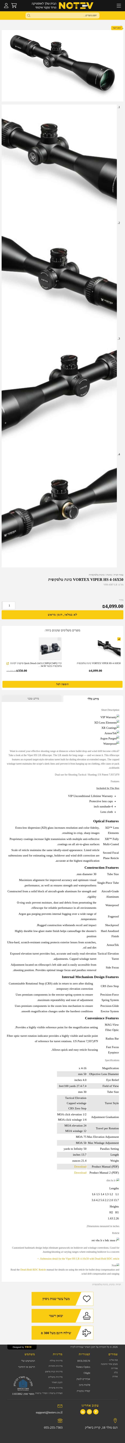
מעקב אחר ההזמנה (109, 1364)
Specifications (112, 1060)
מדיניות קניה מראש (53, 1371)
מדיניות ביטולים (55, 1377)
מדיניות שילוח (56, 1360)
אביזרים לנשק (83, 1379)
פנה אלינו (113, 1360)
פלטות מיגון (84, 1384)
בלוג (116, 1372)
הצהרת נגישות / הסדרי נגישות (48, 1393)
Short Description (110, 710)
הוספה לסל (62, 684)
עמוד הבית (118, 575)
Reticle (115, 1233)
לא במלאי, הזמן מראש (62, 614)
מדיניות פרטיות (55, 1388)
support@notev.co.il (49, 1412)
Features (115, 781)
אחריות (114, 1368)
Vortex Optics (83, 1367)
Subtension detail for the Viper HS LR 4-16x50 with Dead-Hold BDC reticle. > (78, 1258)
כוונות (109, 575)
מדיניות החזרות (55, 1366)
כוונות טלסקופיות (96, 575)
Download (80, 1166)
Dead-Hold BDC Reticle (33, 1269)
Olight (87, 1373)
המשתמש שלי (28, 1360)
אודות (115, 1376)
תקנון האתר (57, 1382)
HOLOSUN (83, 1360)
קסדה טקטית (83, 1391)
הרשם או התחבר (26, 1367)
